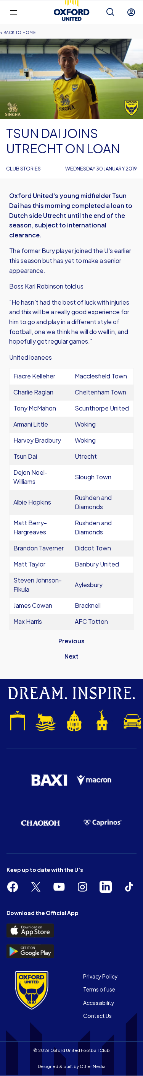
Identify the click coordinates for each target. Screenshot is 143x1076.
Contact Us (97, 1015)
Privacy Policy (100, 976)
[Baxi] (49, 780)
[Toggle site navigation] (13, 11)
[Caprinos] (102, 823)
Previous (71, 641)
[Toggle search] (110, 12)
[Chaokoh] (40, 823)
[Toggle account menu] (131, 12)
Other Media (93, 1066)
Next (71, 656)
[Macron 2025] (94, 780)
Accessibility (98, 1002)
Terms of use (99, 989)
